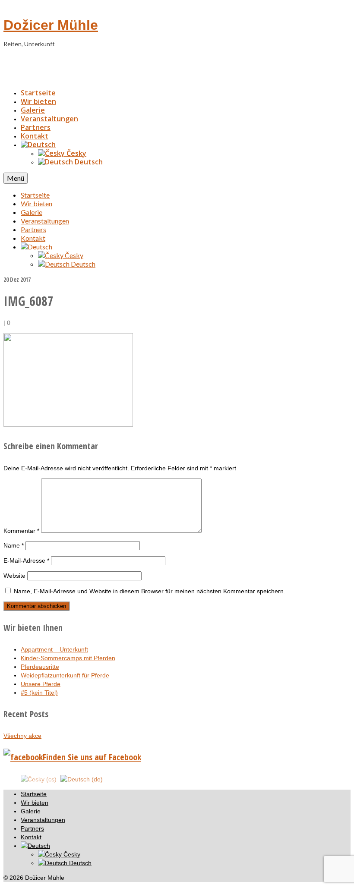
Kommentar (21, 530)
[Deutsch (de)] (81, 778)
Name (13, 545)
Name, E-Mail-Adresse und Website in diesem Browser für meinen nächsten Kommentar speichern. (149, 591)
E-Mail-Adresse (26, 560)
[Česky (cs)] (39, 778)
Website (14, 575)
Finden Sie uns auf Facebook (92, 757)
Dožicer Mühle (50, 25)
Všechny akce (22, 735)
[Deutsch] (38, 144)
